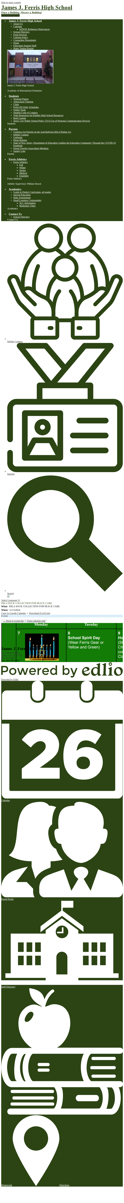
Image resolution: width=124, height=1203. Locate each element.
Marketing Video (27, 206)
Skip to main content (11, 2)
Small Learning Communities (27, 200)
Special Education (22, 195)
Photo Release (20, 140)
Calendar (17, 26)
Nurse (16, 43)
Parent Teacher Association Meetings (31, 148)
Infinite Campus (21, 134)
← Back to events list (13, 621)
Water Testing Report (23, 48)
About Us (18, 23)
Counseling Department (24, 40)
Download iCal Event (39, 613)
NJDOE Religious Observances (34, 29)
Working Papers (21, 99)
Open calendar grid (36, 621)
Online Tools (19, 110)
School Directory (21, 32)
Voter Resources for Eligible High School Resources (38, 115)
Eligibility (24, 176)
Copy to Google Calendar (13, 613)
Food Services (20, 34)
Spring (22, 170)
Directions (64, 1185)
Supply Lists (19, 151)
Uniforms (17, 137)
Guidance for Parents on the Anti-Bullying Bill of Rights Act (42, 132)
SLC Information (27, 203)
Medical (23, 173)
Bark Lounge (19, 118)
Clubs (16, 104)
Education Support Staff (24, 45)
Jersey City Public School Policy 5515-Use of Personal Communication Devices (51, 121)
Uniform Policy (20, 37)
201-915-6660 (8, 658)
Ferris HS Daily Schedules (26, 107)
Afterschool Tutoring (23, 101)
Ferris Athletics (20, 162)
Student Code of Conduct (25, 112)
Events (4, 616)
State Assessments (22, 197)
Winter (22, 167)
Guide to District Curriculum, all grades (32, 192)
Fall (21, 165)
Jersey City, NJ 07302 (11, 653)
